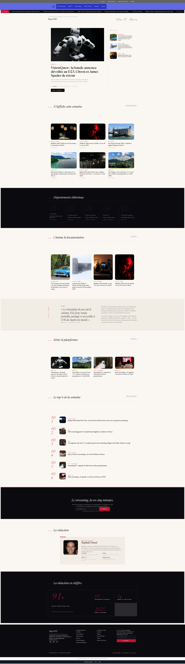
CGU (100, 662)
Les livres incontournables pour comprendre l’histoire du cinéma (17, 11)
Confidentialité (125, 652)
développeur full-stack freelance (101, 658)
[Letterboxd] (53, 641)
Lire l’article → (57, 90)
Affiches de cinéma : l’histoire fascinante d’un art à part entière (150, 11)
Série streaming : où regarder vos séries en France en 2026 (87, 477)
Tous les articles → (131, 395)
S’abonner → (104, 508)
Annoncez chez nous (123, 1)
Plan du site (133, 652)
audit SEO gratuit (90, 658)
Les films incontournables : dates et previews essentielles (107, 11)
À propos (103, 1)
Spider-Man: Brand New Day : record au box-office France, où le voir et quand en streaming (97, 420)
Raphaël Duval (89, 542)
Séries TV (70, 6)
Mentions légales (117, 652)
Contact (99, 638)
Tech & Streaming (61, 6)
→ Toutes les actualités (128, 11)
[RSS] (57, 641)
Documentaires (78, 6)
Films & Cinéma (88, 6)
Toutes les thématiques (81, 642)
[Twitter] (50, 641)
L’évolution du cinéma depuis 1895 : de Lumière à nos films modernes (49, 11)
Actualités (96, 6)
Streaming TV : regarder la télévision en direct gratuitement (102, 374)
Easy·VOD (53, 631)
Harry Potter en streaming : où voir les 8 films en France (86, 454)
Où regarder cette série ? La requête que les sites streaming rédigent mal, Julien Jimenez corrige (99, 443)
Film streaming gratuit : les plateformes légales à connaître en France (90, 432)
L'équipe (99, 634)
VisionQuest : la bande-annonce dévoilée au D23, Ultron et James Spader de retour (74, 71)
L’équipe (132, 1)
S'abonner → (126, 640)
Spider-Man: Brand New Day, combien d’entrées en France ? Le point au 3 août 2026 (92, 174)
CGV (96, 662)
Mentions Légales (88, 662)
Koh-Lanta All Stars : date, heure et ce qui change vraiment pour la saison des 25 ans (63, 174)
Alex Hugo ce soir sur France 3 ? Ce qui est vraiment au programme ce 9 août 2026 (120, 174)
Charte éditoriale (111, 1)
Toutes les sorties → (131, 105)
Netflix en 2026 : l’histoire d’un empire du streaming (80, 11)
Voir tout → (134, 236)
